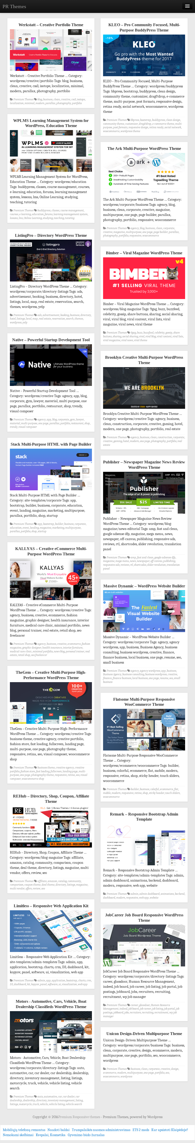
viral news (127, 340)
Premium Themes (23, 99)
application (58, 980)
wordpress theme (130, 131)
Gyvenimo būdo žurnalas (86, 1135)
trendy (14, 427)
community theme (113, 124)
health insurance (52, 647)
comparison (16, 884)
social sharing (130, 336)
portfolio (77, 103)
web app (144, 897)
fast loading (43, 771)
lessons (14, 218)
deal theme (48, 884)
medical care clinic (21, 651)
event (26, 527)
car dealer (69, 1096)
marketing (58, 527)
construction (165, 437)
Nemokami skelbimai (18, 1135)
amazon (52, 881)
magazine (119, 232)
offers (29, 888)
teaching (59, 218)
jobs (126, 1012)
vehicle (44, 1104)
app (49, 419)
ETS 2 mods (141, 1130)
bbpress (135, 120)
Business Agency (112, 674)
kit (28, 984)
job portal (169, 1008)
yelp (25, 322)
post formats (120, 127)
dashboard (109, 897)
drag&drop (145, 124)
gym (72, 419)
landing (34, 527)
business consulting (133, 674)
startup (42, 531)
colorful (154, 789)
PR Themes (14, 6)
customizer (131, 124)
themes (79, 318)
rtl (131, 565)
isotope (81, 99)
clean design (173, 120)
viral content (164, 336)
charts (82, 980)
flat (176, 789)
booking (64, 315)
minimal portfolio (43, 651)
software (53, 984)
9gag (133, 332)
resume (164, 678)
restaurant (77, 423)
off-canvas (156, 561)
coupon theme (32, 884)
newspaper (143, 561)
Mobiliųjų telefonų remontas (24, 1130)
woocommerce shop (33, 778)
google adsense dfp (164, 557)
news (133, 561)
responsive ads (111, 565)
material (15, 423)
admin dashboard (149, 894)
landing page (70, 771)
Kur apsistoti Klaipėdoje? (169, 1130)
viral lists (178, 336)
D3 (11, 984)
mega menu (122, 561)
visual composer (28, 427)
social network (173, 127)
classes (55, 210)
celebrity (160, 332)
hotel (13, 318)
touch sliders (172, 793)
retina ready (156, 127)
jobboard (118, 1012)
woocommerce (111, 131)
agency (135, 228)
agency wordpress (150, 670)
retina (71, 775)
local (28, 318)
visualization (69, 984)
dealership (29, 1100)
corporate (168, 228)
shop (87, 423)
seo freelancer (39, 655)
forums (49, 214)
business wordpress (156, 674)
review (36, 888)
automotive (50, 1096)
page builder (161, 232)
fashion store (28, 771)
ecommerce (74, 644)
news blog (59, 651)
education (38, 214)
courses (14, 214)
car (60, 1096)
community (74, 881)
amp (133, 557)
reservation (58, 318)
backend (180, 894)
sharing (117, 336)
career (134, 1005)
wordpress (16, 322)
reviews (125, 565)
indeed (123, 1008)
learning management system (71, 214)
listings (21, 318)
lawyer (80, 419)
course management (72, 210)
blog (40, 99)
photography (63, 103)
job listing (157, 1008)
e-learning (25, 214)
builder (59, 524)
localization (17, 103)
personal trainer (75, 651)
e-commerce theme (163, 124)
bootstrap (145, 120)
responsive (135, 235)
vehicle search (74, 1104)
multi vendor (17, 888)
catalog (62, 881)
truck (36, 1104)
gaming (117, 441)
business (48, 99)
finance (107, 678)
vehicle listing (57, 1104)
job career (145, 1008)
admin (134, 894)
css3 (73, 99)
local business (140, 678)
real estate (45, 318)
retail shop (24, 655)
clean (57, 99)
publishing (169, 561)
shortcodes (140, 565)
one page (147, 232)
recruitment (161, 1012)
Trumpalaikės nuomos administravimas (101, 1130)
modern (40, 103)
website (154, 897)
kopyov (35, 984)
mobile (107, 793)
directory (85, 315)
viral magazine (111, 340)
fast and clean (145, 557)
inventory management (61, 1100)
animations (167, 894)
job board (133, 1008)
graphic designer (31, 647)
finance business (122, 678)
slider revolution (156, 565)
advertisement (51, 315)
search (70, 318)
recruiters (135, 1012)
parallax (50, 103)
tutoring (69, 218)
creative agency (65, 767)
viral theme (140, 340)
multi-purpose (29, 423)
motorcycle (25, 1104)
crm (89, 980)
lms (21, 218)
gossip (169, 332)
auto (40, 1096)
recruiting (147, 1012)
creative (65, 99)
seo (171, 678)
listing (79, 1100)
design (174, 1069)
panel (43, 984)
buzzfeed (148, 332)
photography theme (42, 775)
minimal (30, 103)
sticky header (156, 793)
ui (60, 984)
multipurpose (133, 232)
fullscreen (56, 771)
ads (40, 315)
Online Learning (33, 218)
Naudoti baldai (58, 1130)
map (35, 318)
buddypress (158, 120)
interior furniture (73, 647)
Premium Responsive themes (79, 1117)
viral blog (150, 336)
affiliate (42, 881)
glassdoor (144, 1005)
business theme (46, 767)
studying (48, 218)
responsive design (138, 127)
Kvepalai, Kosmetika (51, 1135)
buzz (139, 332)
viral (141, 336)
